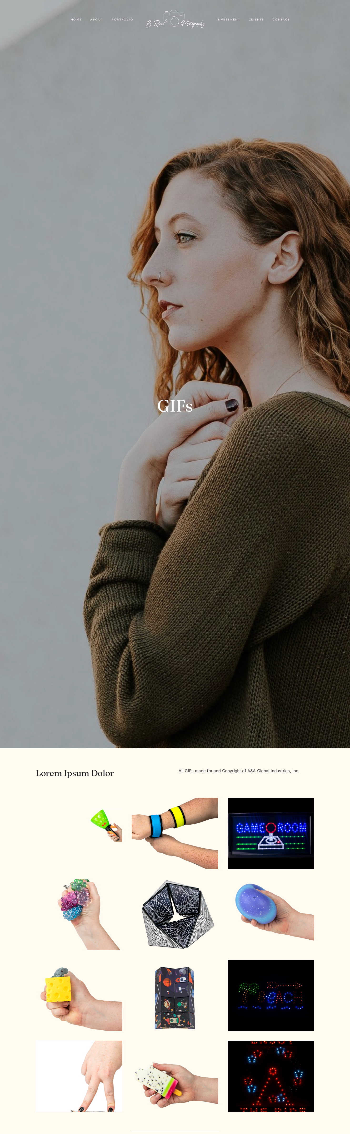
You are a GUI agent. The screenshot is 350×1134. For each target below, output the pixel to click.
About (96, 19)
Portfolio (122, 19)
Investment (228, 19)
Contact (281, 19)
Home (76, 19)
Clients (256, 19)
